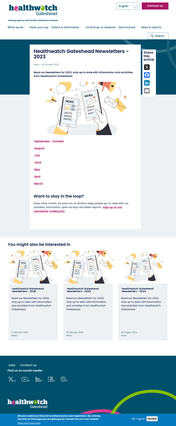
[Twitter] (12, 379)
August (39, 148)
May (37, 169)
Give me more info (29, 423)
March (38, 183)
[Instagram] (64, 379)
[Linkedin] (39, 379)
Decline (152, 418)
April (37, 176)
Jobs (11, 365)
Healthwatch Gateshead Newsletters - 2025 (83, 290)
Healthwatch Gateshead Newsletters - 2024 (138, 290)
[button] (128, 6)
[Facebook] (52, 379)
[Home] (33, 13)
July (37, 155)
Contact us (155, 6)
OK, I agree (138, 418)
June (37, 162)
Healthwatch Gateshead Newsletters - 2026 (28, 290)
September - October (49, 141)
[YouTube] (26, 379)
